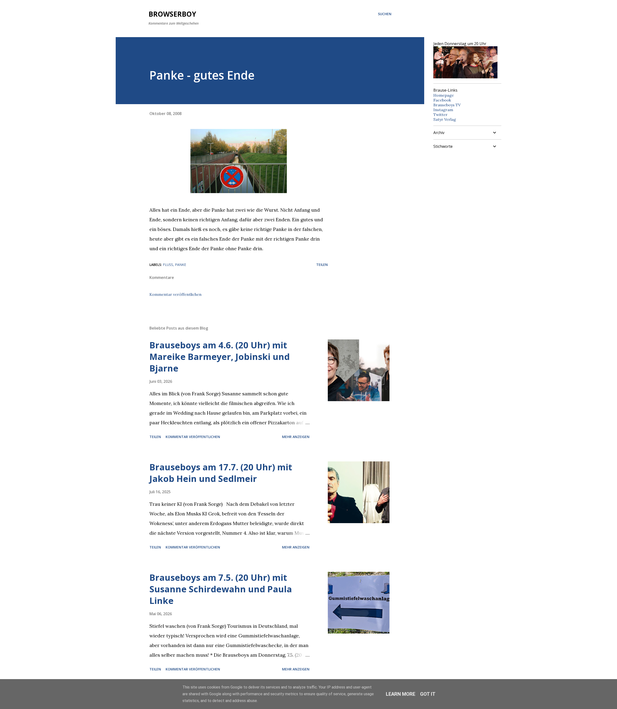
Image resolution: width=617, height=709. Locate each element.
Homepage (443, 95)
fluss (168, 264)
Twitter (440, 114)
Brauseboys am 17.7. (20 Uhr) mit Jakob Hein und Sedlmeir (220, 473)
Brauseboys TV (447, 104)
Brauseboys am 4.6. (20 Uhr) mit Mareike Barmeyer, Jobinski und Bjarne (219, 356)
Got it (428, 694)
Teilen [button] (322, 264)
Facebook (442, 100)
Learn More (400, 694)
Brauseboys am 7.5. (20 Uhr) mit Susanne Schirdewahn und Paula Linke (220, 589)
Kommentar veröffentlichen (175, 294)
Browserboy (172, 14)
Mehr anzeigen (295, 436)
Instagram (443, 109)
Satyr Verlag (444, 119)
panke (180, 264)
